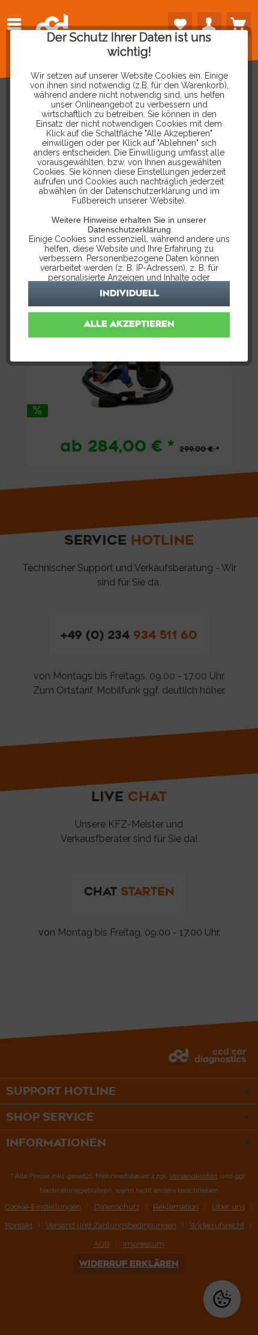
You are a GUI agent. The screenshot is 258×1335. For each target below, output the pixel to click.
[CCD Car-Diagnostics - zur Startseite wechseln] (52, 27)
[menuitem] (17, 24)
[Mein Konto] (209, 24)
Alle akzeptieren (129, 324)
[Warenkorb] (239, 24)
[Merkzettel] (180, 24)
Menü (17, 24)
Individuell (129, 293)
